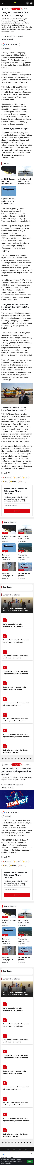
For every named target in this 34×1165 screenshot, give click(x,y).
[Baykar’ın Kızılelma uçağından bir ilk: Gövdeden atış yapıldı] (8, 195)
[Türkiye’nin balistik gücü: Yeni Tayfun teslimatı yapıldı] (25, 551)
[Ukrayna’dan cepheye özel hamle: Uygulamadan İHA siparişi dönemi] (17, 668)
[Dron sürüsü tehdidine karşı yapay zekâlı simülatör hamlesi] (17, 652)
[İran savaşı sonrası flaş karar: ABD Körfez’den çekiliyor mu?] (17, 700)
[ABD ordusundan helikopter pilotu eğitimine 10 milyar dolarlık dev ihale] (17, 731)
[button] (27, 3)
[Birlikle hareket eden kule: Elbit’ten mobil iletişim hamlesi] (17, 747)
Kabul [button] (30, 1161)
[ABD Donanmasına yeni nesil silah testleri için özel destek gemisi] (17, 715)
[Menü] (2, 3)
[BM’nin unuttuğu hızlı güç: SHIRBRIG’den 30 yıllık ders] (17, 621)
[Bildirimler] (31, 3)
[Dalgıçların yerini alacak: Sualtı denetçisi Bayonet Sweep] (17, 684)
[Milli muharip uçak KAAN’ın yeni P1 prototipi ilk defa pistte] (25, 175)
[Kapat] (32, 1153)
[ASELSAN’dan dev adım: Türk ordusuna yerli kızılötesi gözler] (8, 175)
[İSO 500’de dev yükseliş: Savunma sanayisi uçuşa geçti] (25, 570)
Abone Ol (17, 511)
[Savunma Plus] (15, 3)
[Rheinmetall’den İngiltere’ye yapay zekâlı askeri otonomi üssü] (17, 637)
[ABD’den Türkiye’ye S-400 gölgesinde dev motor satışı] (9, 570)
